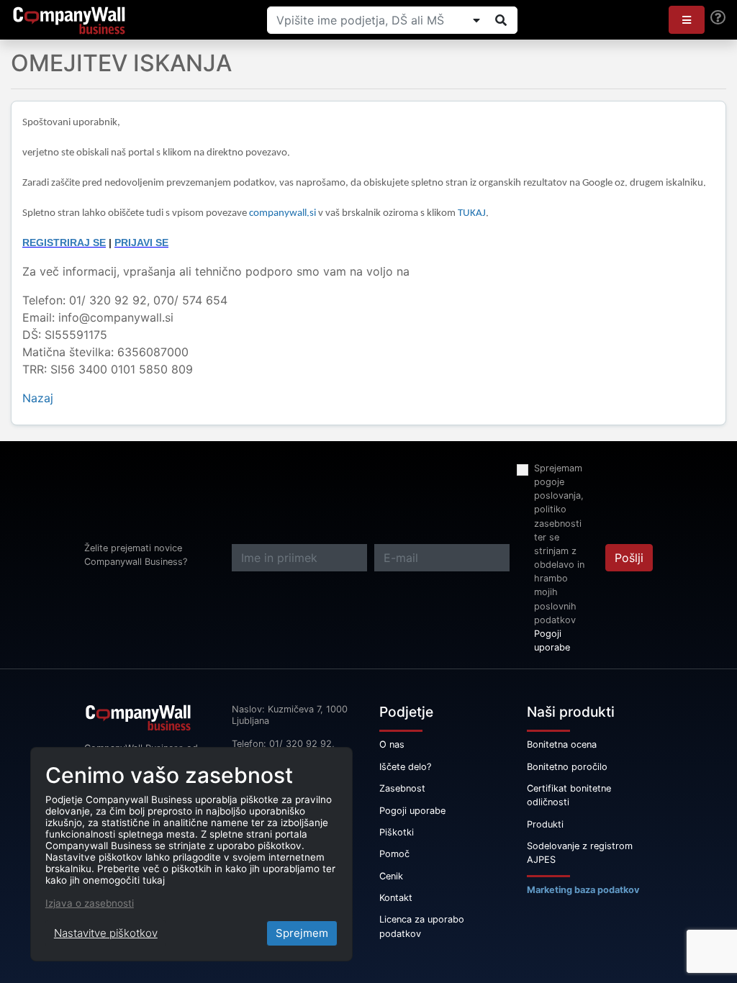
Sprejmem (302, 933)
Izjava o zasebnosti (89, 903)
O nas (391, 744)
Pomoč (394, 853)
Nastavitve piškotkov (106, 933)
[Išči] (500, 20)
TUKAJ (472, 213)
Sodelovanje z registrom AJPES (580, 853)
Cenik (391, 876)
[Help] (717, 18)
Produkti (545, 824)
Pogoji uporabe (552, 640)
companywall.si (283, 213)
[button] (687, 20)
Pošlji (629, 558)
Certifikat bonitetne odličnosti (569, 795)
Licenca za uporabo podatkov (421, 926)
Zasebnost (402, 788)
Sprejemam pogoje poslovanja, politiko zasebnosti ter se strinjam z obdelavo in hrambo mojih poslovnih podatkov (559, 544)
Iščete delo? (405, 766)
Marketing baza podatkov (583, 889)
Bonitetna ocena (562, 744)
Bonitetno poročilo (567, 766)
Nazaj (37, 398)
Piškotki (396, 832)
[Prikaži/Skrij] (476, 20)
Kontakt (395, 897)
